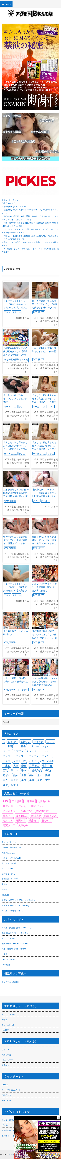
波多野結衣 (22, 815)
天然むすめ (6, 1054)
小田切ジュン (36, 806)
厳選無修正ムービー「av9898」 (15, 943)
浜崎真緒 (36, 815)
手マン (25, 770)
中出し (6, 765)
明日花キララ (10, 811)
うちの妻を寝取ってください (16, 361)
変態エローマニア (9, 884)
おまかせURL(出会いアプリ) (14, 206)
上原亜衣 (30, 801)
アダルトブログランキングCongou (16, 905)
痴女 (31, 775)
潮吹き (48, 770)
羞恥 (39, 780)
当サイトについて (9, 1119)
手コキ (14, 770)
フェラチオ (19, 760)
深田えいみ (50, 815)
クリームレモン (8, 1024)
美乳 (47, 775)
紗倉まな (34, 820)
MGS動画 (6, 964)
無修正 (6, 775)
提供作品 (37, 770)
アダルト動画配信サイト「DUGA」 (17, 927)
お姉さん (26, 741)
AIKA (6, 801)
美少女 (14, 780)
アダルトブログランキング (13, 910)
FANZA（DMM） (9, 959)
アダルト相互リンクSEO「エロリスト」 (19, 900)
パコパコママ (7, 1060)
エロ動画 (8, 746)
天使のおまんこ (8, 852)
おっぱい (13, 741)
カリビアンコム (8, 938)
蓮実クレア (9, 825)
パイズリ (21, 756)
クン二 (22, 406)
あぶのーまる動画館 (10, 981)
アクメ (7, 312)
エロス (50, 741)
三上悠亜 (17, 801)
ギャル (45, 746)
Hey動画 (5, 1030)
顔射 (5, 785)
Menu (8, 3)
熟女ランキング (8, 203)
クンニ (6, 751)
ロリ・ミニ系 (46, 760)
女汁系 (4, 889)
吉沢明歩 (8, 806)
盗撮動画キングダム (10, 879)
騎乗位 (14, 785)
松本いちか (27, 811)
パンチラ (47, 756)
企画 (23, 765)
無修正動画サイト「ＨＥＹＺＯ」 (16, 933)
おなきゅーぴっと (9, 863)
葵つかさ (47, 820)
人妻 (15, 765)
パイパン (34, 756)
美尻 (23, 780)
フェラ (6, 760)
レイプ (32, 760)
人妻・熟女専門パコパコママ (14, 948)
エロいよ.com (7, 868)
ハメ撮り (8, 756)
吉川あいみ (44, 801)
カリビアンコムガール (11, 1089)
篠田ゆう (21, 820)
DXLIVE (5, 1084)
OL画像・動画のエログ (11, 847)
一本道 (4, 954)
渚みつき (8, 820)
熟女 (15, 775)
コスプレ (18, 751)
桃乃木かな (42, 811)
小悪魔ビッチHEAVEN (11, 857)
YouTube (5, 894)
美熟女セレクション (10, 199)
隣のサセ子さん (8, 873)
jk (4, 741)
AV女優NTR (38, 312)
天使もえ (21, 806)
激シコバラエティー (10, 842)
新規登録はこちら (9, 1130)
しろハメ (5, 1049)
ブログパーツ (7, 1125)
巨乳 (5, 770)
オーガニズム (10, 406)
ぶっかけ (39, 741)
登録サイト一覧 (8, 1135)
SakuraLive (6, 1100)
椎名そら (8, 815)
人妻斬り (5, 1065)
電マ (47, 780)
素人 (39, 775)
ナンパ (45, 751)
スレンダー (32, 751)
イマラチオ (22, 689)
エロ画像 (21, 746)
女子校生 (34, 765)
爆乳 (23, 775)
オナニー (16, 312)
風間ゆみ (23, 825)
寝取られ (47, 765)
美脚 (31, 780)
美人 (5, 780)
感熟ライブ (6, 1095)
